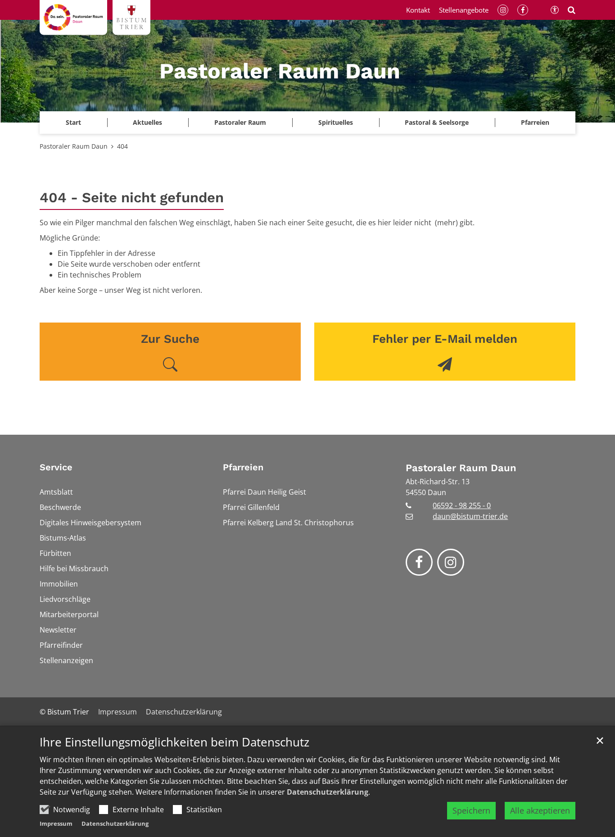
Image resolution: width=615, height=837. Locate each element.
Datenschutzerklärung (327, 792)
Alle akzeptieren (540, 810)
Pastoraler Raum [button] (240, 122)
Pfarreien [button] (535, 122)
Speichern (471, 810)
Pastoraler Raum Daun (74, 146)
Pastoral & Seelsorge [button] (437, 122)
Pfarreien (243, 467)
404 (122, 146)
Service (56, 467)
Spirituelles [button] (335, 122)
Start (73, 122)
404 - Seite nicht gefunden (132, 197)
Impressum (56, 823)
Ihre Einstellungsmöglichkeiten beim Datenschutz (174, 742)
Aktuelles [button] (147, 122)
